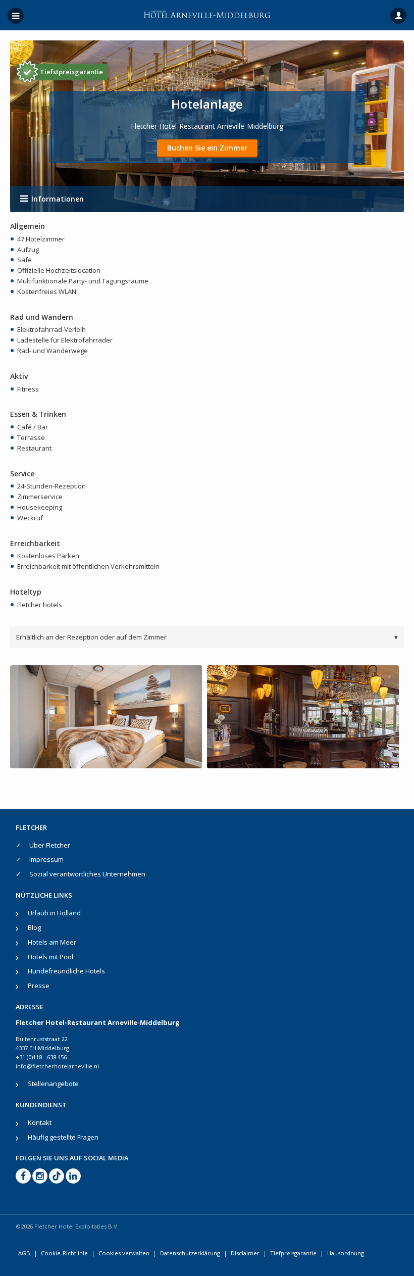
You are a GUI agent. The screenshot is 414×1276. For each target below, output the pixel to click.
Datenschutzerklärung (190, 1253)
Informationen (57, 199)
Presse (38, 985)
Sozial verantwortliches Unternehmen (87, 873)
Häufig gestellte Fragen (63, 1137)
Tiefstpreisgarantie (71, 71)
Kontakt (39, 1122)
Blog (34, 927)
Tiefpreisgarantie (293, 1253)
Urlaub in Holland (54, 912)
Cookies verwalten (123, 1253)
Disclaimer (245, 1253)
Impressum (46, 859)
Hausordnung (345, 1253)
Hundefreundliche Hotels (66, 970)
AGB (24, 1253)
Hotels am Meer (52, 942)
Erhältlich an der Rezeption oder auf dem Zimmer (207, 637)
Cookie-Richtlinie (64, 1253)
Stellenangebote (53, 1083)
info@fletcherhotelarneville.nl (57, 1066)
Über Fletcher (49, 845)
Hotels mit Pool (50, 956)
